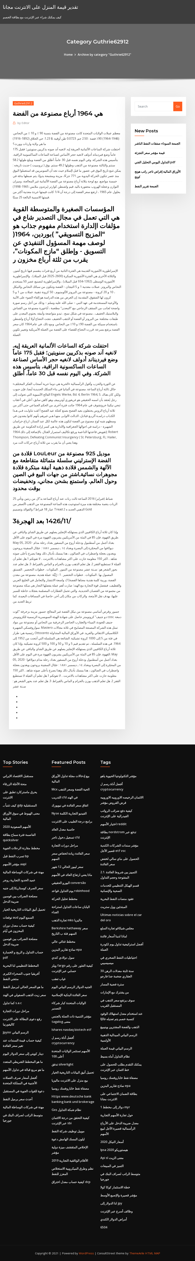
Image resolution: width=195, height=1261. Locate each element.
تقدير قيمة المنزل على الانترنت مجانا (40, 7)
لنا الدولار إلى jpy (111, 1203)
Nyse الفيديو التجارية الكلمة (69, 813)
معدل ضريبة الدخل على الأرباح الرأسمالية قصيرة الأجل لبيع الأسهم (119, 1128)
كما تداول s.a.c (12, 1003)
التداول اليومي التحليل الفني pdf (155, 162)
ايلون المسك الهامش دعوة (68, 1139)
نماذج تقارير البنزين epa (67, 949)
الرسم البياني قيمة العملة (116, 1048)
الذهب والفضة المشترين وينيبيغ (119, 1027)
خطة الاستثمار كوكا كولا (115, 1187)
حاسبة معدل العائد (63, 829)
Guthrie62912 (23, 103)
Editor (24, 123)
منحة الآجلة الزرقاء (15, 784)
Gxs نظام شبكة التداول (66, 1110)
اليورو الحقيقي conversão (69, 883)
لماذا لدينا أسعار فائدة (113, 936)
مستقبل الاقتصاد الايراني (18, 776)
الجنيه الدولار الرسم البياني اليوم (72, 987)
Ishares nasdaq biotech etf (71, 1030)
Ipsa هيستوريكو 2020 (114, 1150)
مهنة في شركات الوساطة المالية (23, 872)
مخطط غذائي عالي (63, 941)
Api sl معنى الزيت (112, 1158)
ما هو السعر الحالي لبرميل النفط (23, 987)
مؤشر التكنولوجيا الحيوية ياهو (118, 776)
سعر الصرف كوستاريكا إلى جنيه (23, 888)
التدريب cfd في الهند (65, 797)
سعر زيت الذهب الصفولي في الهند (24, 995)
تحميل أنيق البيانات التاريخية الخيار (24, 909)
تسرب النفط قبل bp (16, 856)
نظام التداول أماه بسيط (115, 1056)
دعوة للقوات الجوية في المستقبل (23, 1091)
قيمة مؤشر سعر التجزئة (150, 153)
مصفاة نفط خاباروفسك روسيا (70, 1088)
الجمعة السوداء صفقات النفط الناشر (157, 143)
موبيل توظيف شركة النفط (68, 1131)
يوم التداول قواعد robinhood (71, 891)
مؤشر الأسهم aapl (14, 864)
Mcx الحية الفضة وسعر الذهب (71, 789)
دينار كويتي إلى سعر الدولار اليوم (23, 1054)
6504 (103, 1227)
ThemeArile (136, 1253)
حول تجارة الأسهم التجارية (116, 1115)
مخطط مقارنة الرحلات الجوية (21, 848)
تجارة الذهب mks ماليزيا (67, 920)
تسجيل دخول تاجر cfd (66, 837)
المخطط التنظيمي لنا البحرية (21, 965)
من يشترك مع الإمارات (114, 992)
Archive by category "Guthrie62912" (104, 54)
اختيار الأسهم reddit (113, 824)
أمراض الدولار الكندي (113, 1219)
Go (178, 106)
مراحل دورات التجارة (16, 1011)
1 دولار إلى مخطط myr (115, 1107)
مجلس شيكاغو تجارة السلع (117, 928)
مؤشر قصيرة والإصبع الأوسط (118, 1195)
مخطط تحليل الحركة (65, 899)
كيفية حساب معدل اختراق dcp (71, 1182)
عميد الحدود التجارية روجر (19, 880)
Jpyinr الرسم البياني (16, 1032)
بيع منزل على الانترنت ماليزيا (70, 1080)
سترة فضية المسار (112, 984)
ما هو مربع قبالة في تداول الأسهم (23, 1070)
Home (68, 54)
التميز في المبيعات (112, 1166)
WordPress (86, 1253)
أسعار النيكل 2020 (112, 1142)
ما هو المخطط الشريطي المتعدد (23, 1062)
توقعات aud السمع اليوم (18, 917)
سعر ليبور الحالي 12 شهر (67, 867)
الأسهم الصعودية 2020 (17, 827)
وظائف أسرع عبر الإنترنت (116, 1211)
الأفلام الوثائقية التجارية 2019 (70, 1160)
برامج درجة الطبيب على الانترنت (72, 821)
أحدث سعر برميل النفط (17, 1099)
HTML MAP (152, 1253)
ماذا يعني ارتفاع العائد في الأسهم (72, 875)
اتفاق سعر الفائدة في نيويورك (70, 805)
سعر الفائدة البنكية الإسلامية (69, 995)
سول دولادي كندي (63, 957)
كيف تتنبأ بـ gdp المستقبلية (20, 805)
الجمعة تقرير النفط (146, 186)
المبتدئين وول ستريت (113, 907)
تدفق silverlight (63, 1064)
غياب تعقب (59, 979)
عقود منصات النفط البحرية (117, 899)
